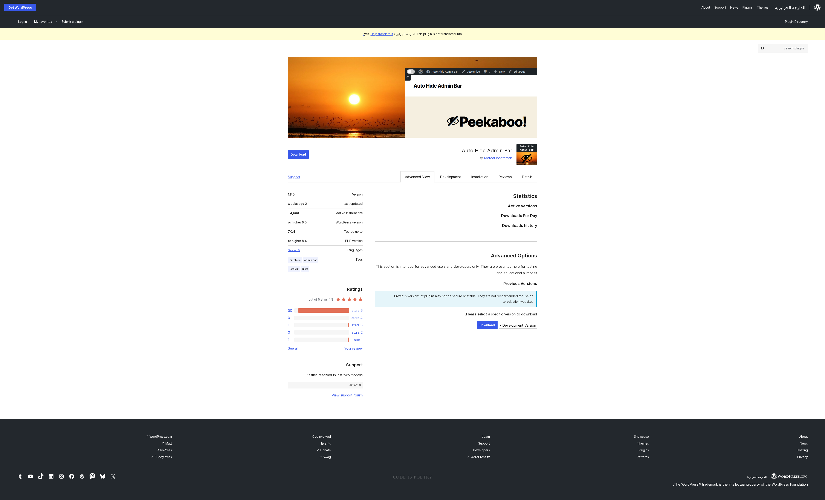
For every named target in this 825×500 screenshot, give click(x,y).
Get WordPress (20, 7)
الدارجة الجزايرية (757, 477)
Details (527, 177)
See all (293, 348)
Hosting (802, 450)
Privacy (802, 457)
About (803, 436)
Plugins (644, 450)
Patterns (643, 457)
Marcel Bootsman (498, 158)
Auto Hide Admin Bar (487, 150)
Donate (324, 450)
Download (298, 154)
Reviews (505, 177)
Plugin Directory (796, 21)
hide (305, 268)
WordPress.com (159, 436)
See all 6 (294, 250)
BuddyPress (161, 457)
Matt (167, 443)
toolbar (294, 268)
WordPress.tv (478, 457)
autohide (295, 260)
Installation (479, 177)
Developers (481, 450)
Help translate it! (378, 34)
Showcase (641, 436)
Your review (353, 348)
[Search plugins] (762, 48)
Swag (325, 457)
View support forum (347, 395)
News (804, 443)
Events (326, 443)
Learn (486, 436)
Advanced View (417, 177)
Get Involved (321, 436)
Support (294, 177)
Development (450, 177)
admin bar (310, 260)
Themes (643, 443)
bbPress (164, 450)
